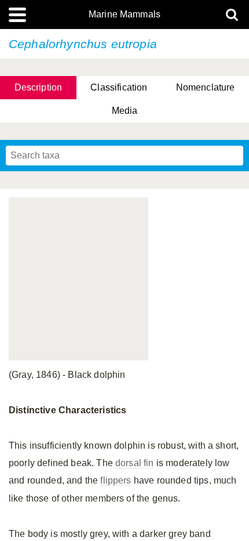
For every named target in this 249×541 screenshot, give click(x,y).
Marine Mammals (124, 14)
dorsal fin (134, 463)
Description (38, 87)
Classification (118, 87)
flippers (115, 480)
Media (125, 111)
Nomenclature (205, 87)
